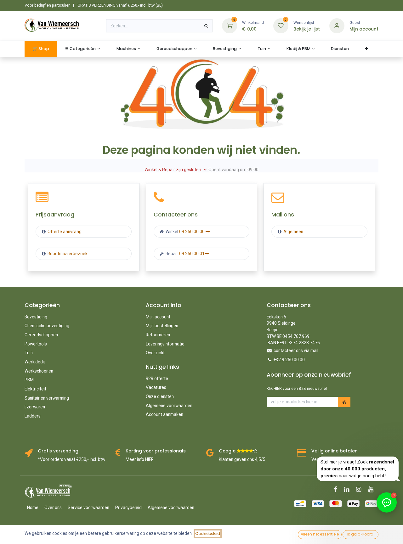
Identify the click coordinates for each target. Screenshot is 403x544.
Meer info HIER (140, 459)
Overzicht (155, 352)
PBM (29, 379)
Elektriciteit (35, 388)
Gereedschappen (41, 334)
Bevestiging (36, 316)
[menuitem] (41, 49)
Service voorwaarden (88, 507)
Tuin (29, 352)
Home (32, 507)
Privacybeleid (128, 507)
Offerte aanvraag (64, 231)
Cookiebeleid (207, 533)
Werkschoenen (39, 370)
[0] (229, 25)
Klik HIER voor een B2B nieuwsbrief (297, 388)
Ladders (33, 415)
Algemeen (293, 231)
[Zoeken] (206, 26)
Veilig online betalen (334, 451)
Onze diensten (160, 396)
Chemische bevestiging (47, 325)
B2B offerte (157, 378)
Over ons (53, 507)
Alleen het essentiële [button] (320, 534)
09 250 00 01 (192, 253)
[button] (344, 402)
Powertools (36, 343)
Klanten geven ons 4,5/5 (242, 459)
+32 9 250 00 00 (289, 359)
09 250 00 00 (192, 231)
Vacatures (156, 387)
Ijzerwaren (35, 406)
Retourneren (158, 334)
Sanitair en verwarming (47, 398)
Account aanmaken (164, 414)
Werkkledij (35, 361)
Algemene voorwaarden (169, 405)
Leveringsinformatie (165, 343)
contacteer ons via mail (296, 350)
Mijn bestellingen (162, 325)
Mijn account (158, 316)
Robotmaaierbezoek (67, 253)
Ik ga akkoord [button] (360, 534)
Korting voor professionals (156, 451)
